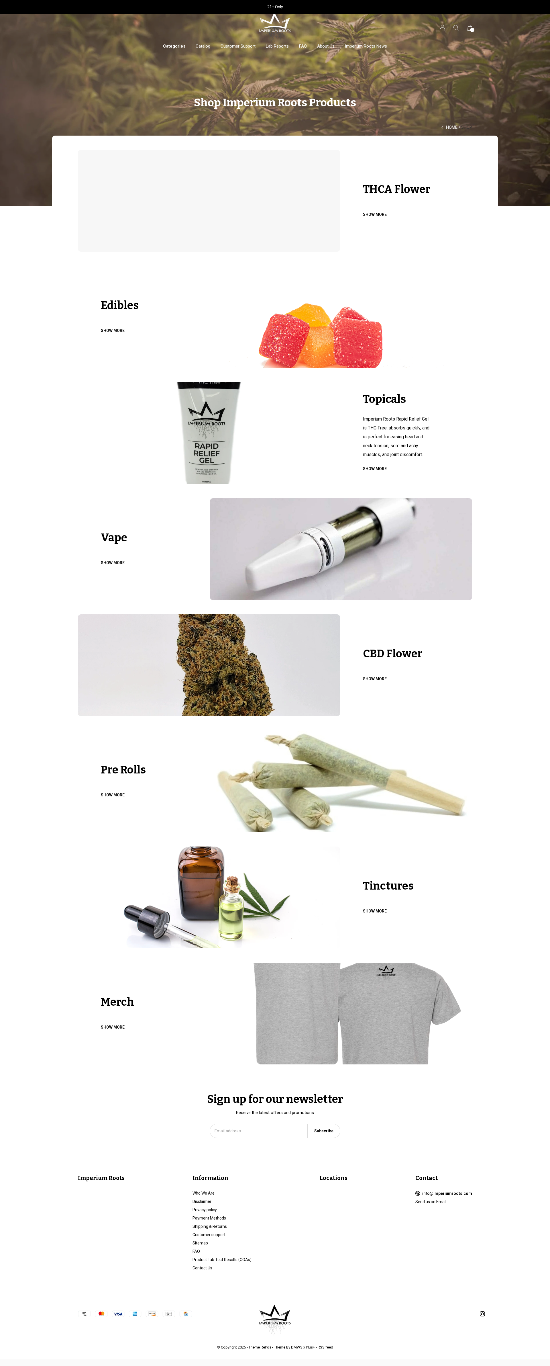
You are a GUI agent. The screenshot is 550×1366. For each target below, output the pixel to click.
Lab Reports (277, 46)
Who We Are (203, 1193)
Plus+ (310, 1347)
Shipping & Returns (209, 1226)
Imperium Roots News (366, 46)
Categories (174, 46)
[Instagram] (482, 1314)
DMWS (296, 1347)
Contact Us (202, 1268)
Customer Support (238, 46)
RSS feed (325, 1347)
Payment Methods (209, 1218)
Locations (333, 1178)
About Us (326, 46)
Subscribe (323, 1131)
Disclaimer (201, 1201)
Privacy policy (204, 1209)
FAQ (303, 46)
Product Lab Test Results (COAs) (222, 1259)
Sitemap (200, 1243)
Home (451, 127)
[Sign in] (442, 27)
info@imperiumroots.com (447, 1193)
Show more (375, 214)
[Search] (456, 27)
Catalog (203, 46)
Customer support (208, 1234)
